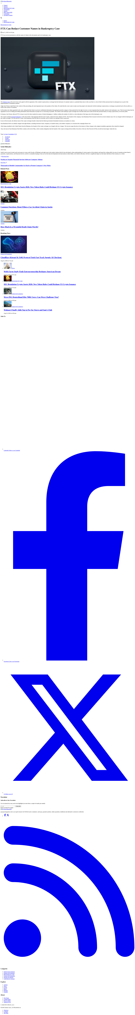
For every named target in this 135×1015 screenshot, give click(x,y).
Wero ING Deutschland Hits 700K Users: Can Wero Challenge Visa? (31, 297)
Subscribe (18, 806)
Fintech (5, 5)
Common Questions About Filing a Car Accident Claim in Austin (26, 207)
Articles (2, 203)
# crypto (6, 134)
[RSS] (69, 965)
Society (5, 11)
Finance (6, 6)
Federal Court (6, 102)
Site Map (6, 1013)
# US (15, 134)
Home (5, 20)
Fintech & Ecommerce (17, 293)
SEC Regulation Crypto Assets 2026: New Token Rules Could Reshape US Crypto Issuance (37, 187)
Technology (7, 9)
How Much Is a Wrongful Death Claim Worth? (19, 227)
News (13, 268)
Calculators (6, 13)
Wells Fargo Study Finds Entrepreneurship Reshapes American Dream (32, 272)
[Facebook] (5, 816)
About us (6, 1010)
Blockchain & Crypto (9, 8)
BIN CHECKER (8, 12)
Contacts (6, 1011)
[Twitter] (8, 816)
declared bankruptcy (16, 116)
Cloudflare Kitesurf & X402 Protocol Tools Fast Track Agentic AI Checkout (31, 257)
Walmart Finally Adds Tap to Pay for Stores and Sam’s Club (28, 310)
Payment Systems (8, 15)
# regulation (11, 134)
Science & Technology (6, 254)
